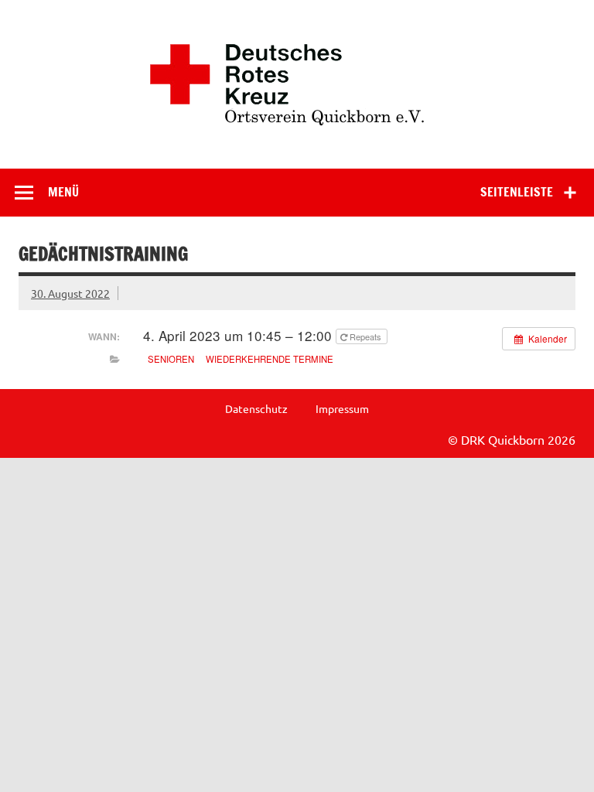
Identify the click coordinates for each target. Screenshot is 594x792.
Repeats (365, 336)
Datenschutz (256, 408)
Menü (63, 191)
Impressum (342, 408)
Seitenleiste (516, 191)
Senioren (171, 359)
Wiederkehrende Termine (269, 359)
